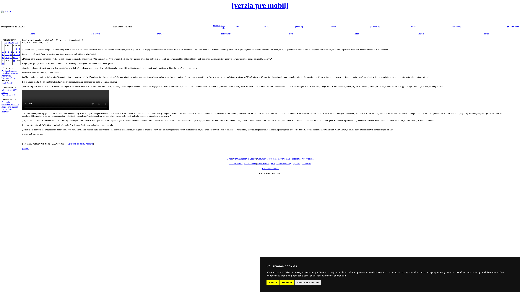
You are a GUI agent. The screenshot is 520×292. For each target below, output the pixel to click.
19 (8, 57)
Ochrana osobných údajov (244, 159)
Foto (291, 34)
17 (3, 57)
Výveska (296, 163)
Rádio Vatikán (263, 163)
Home (32, 34)
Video (356, 34)
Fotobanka (272, 159)
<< (6, 43)
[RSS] (237, 27)
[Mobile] (299, 27)
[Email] (266, 27)
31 (3, 63)
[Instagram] (375, 27)
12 (8, 54)
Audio (421, 34)
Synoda (4, 92)
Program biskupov (9, 71)
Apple (4, 83)
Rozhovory (6, 76)
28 (14, 60)
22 (16, 57)
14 (14, 54)
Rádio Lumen (250, 163)
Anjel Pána (6, 107)
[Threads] (413, 27)
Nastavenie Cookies (270, 168)
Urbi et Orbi (6, 109)
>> (16, 43)
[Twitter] (332, 27)
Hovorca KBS (284, 159)
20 (11, 57)
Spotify (10, 83)
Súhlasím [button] (273, 282)
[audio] (15, 107)
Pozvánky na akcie (9, 73)
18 (6, 57)
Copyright (261, 159)
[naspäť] (25, 148)
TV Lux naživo (236, 163)
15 (16, 54)
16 (19, 54)
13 (11, 54)
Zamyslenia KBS (8, 95)
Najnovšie (95, 34)
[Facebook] (456, 27)
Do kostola (306, 163)
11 (6, 54)
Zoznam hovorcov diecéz (302, 159)
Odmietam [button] (287, 282)
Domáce (160, 34)
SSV (273, 163)
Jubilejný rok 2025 (9, 90)
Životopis (5, 102)
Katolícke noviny (284, 163)
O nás (229, 159)
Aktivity (5, 112)
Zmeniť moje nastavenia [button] (308, 282)
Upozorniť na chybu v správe (80, 144)
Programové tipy (8, 78)
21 (14, 57)
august (11, 43)
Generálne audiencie (10, 104)
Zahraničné (226, 34)
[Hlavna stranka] (6, 20)
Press (486, 34)
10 (3, 54)
